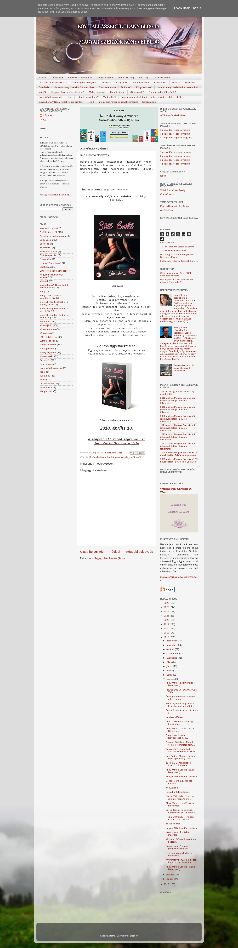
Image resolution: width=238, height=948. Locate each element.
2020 (167, 628)
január (170, 879)
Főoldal (43, 77)
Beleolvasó (190, 82)
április (169, 675)
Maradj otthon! (117, 92)
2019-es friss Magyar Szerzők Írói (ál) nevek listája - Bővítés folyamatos (177, 409)
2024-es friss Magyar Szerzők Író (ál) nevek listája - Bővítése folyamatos (179, 454)
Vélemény (45, 387)
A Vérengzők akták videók (173, 115)
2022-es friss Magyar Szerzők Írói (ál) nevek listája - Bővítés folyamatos (177, 437)
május (169, 670)
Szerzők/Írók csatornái (50, 97)
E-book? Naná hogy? (50, 263)
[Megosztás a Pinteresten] (143, 453)
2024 (167, 611)
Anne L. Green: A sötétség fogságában (179, 722)
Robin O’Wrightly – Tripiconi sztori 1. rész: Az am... (180, 797)
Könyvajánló (117, 457)
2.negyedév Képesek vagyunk (175, 156)
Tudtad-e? (126, 87)
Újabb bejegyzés (92, 551)
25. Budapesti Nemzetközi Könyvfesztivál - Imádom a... (181, 811)
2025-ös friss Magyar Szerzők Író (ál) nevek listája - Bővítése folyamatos (179, 460)
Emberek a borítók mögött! (162, 92)
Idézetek (176, 82)
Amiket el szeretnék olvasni (53, 82)
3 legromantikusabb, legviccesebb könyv (177, 736)
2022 (167, 620)
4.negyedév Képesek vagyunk (175, 164)
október (170, 649)
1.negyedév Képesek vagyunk (175, 130)
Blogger (133, 936)
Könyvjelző (45, 333)
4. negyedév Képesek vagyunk (176, 137)
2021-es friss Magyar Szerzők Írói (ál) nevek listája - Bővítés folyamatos (177, 428)
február (170, 875)
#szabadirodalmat (49, 228)
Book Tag (143, 77)
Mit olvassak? (137, 92)
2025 (167, 607)
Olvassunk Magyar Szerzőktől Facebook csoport (175, 274)
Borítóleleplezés (141, 82)
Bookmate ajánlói (107, 87)
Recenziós (45, 360)
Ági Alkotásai (166, 210)
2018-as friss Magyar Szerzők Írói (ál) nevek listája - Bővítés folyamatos (177, 400)
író (108, 457)
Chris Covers (167, 194)
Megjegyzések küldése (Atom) (109, 558)
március (170, 679)
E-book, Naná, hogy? (88, 97)
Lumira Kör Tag (126, 77)
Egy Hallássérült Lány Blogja (56, 195)
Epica (163, 176)
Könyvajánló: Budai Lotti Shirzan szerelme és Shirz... (181, 750)
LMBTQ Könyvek (48, 337)
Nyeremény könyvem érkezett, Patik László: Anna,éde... (181, 861)
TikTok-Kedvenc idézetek (173, 250)
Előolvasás (106, 82)
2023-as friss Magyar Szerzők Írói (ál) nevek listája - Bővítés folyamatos (177, 446)
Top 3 (91, 102)
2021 (167, 624)
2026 (167, 603)
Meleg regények (97, 92)
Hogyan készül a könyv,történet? (67, 92)
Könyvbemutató (144, 87)
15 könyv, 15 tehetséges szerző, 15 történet (178, 764)
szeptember (172, 653)
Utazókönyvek (47, 383)
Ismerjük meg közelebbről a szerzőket (74, 87)
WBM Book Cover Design (173, 190)
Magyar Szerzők (105, 77)
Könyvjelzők (175, 97)
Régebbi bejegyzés (139, 551)
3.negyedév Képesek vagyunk (175, 134)
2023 (167, 616)
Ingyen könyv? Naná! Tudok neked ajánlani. (61, 102)
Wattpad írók (109, 97)
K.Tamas (47, 115)
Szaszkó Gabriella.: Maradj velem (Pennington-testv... (180, 743)
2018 (167, 637)
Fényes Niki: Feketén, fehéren (181, 776)
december (171, 641)
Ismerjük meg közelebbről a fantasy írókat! (142, 97)
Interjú (43, 291)
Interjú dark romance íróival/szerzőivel (118, 102)
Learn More (182, 8)
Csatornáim (57, 77)
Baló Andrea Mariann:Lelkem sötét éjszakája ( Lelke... (180, 757)
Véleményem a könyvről (83, 82)
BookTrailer (44, 87)
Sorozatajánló (149, 102)
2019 (167, 633)
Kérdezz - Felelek (175, 717)
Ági (44, 120)
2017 (167, 884)
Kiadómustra (160, 82)
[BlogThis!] (134, 453)
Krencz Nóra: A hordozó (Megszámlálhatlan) (178, 847)
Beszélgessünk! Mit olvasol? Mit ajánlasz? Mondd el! (176, 280)
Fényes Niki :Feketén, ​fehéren (181, 828)
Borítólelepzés (173, 823)
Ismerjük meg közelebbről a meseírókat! (177, 87)
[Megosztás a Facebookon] (140, 453)
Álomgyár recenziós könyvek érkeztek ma (180, 697)
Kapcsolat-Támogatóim (80, 77)
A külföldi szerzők (161, 77)
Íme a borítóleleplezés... (178, 792)
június (169, 666)
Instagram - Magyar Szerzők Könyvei (179, 261)
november (171, 645)
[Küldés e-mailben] (131, 453)
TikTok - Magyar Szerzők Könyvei (177, 247)
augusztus (172, 658)
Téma (69, 97)
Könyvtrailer (122, 82)
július (169, 662)
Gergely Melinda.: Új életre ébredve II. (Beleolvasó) (184, 368)
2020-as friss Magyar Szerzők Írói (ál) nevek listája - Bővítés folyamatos (177, 419)
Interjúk (42, 92)
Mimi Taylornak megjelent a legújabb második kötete (180, 704)
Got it (197, 8)
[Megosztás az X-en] (137, 453)
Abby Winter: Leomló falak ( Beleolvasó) (180, 729)
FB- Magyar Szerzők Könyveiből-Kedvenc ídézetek (177, 255)
